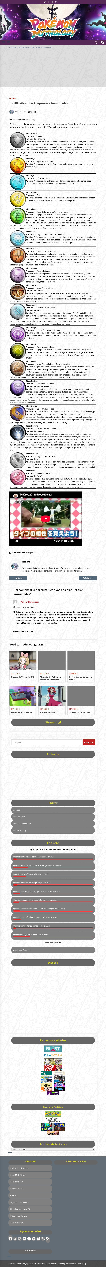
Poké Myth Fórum (17, 1175)
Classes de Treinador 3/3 (22, 677)
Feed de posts (19, 816)
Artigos (12, 98)
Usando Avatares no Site (20, 1209)
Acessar (16, 810)
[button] (96, 42)
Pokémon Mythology (17, 1263)
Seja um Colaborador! (19, 1202)
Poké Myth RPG (17, 1182)
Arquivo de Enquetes (22, 950)
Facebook (30, 1250)
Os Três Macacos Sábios (80, 712)
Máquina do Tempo (18, 1216)
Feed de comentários (22, 823)
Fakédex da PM (16, 1188)
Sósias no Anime (47, 712)
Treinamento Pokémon (21, 712)
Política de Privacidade (19, 1168)
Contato (13, 1195)
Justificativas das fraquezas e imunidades (38, 103)
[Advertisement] (53, 69)
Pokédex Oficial (16, 1223)
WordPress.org (19, 830)
